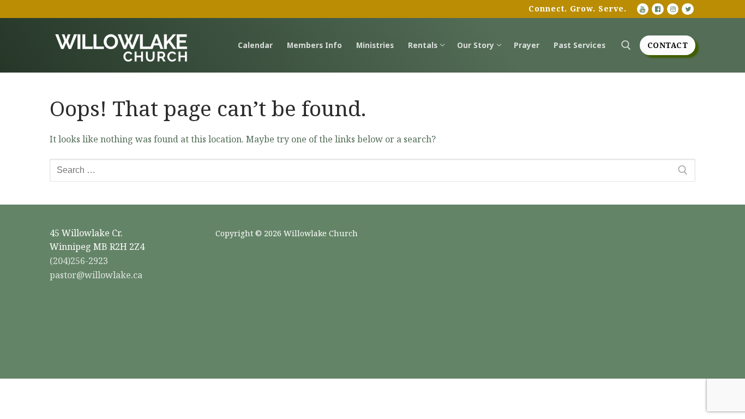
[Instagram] (673, 9)
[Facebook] (658, 9)
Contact (667, 45)
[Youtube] (643, 9)
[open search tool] (626, 45)
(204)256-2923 (79, 261)
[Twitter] (688, 9)
